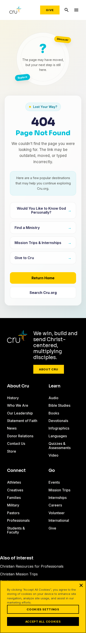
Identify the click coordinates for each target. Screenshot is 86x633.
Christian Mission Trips (19, 574)
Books (54, 413)
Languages (58, 436)
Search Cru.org (43, 292)
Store (11, 451)
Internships (58, 497)
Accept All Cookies (43, 621)
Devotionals (58, 420)
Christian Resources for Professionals (32, 566)
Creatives (15, 490)
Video (53, 455)
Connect (16, 470)
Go (52, 470)
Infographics (59, 428)
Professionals (18, 520)
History (13, 398)
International (59, 520)
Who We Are (17, 405)
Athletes (14, 482)
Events (54, 482)
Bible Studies (59, 405)
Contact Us (16, 443)
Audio (53, 398)
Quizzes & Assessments (60, 445)
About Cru (48, 369)
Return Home (43, 278)
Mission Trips (59, 490)
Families (14, 497)
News (12, 428)
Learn (54, 386)
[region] (43, 606)
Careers (55, 505)
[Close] (81, 585)
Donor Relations (20, 436)
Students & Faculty (16, 530)
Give (50, 10)
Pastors (13, 513)
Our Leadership (20, 413)
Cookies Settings (43, 609)
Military (13, 505)
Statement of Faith (22, 420)
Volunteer (57, 513)
